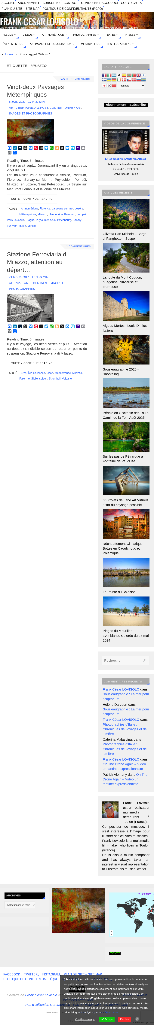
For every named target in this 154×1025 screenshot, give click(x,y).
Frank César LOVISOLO (121, 689)
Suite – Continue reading (32, 198)
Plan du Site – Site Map (21, 8)
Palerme (24, 378)
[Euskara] (129, 75)
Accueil (8, 3)
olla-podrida (56, 214)
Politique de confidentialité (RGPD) (73, 8)
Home (9, 54)
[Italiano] (109, 75)
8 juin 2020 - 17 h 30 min (27, 101)
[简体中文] (114, 85)
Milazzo (42, 214)
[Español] (124, 75)
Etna (23, 372)
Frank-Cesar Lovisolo (39, 22)
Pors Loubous (15, 219)
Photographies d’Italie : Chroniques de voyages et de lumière (125, 729)
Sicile (34, 378)
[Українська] (109, 79)
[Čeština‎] (129, 79)
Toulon (22, 225)
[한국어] (109, 85)
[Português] (133, 75)
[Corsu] (119, 75)
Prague (30, 219)
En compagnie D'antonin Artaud (126, 158)
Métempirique (27, 214)
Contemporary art (65, 107)
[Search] (145, 660)
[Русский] (138, 79)
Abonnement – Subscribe (39, 3)
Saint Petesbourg (60, 219)
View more (111, 1012)
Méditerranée (63, 372)
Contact (70, 3)
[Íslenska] (104, 79)
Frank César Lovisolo (41, 995)
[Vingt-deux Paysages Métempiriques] (95, 932)
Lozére (79, 208)
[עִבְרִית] (143, 75)
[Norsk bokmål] (133, 79)
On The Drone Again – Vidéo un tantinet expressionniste (125, 779)
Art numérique (29, 208)
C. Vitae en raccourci (99, 3)
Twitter (31, 974)
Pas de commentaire (75, 79)
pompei (81, 214)
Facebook (11, 974)
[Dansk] (124, 79)
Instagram (51, 974)
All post (41, 107)
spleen (43, 378)
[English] (138, 75)
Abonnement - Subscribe (126, 105)
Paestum (69, 214)
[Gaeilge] (119, 79)
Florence (45, 208)
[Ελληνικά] (114, 75)
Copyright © (131, 3)
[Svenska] (143, 79)
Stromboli (54, 378)
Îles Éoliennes (36, 372)
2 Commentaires (78, 246)
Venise (31, 225)
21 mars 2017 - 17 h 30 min (28, 276)
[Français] (104, 75)
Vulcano (67, 378)
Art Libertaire (21, 107)
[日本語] (104, 85)
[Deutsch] (114, 79)
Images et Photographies (30, 113)
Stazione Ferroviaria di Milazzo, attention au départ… (37, 262)
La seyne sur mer (62, 208)
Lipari (50, 372)
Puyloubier (42, 219)
